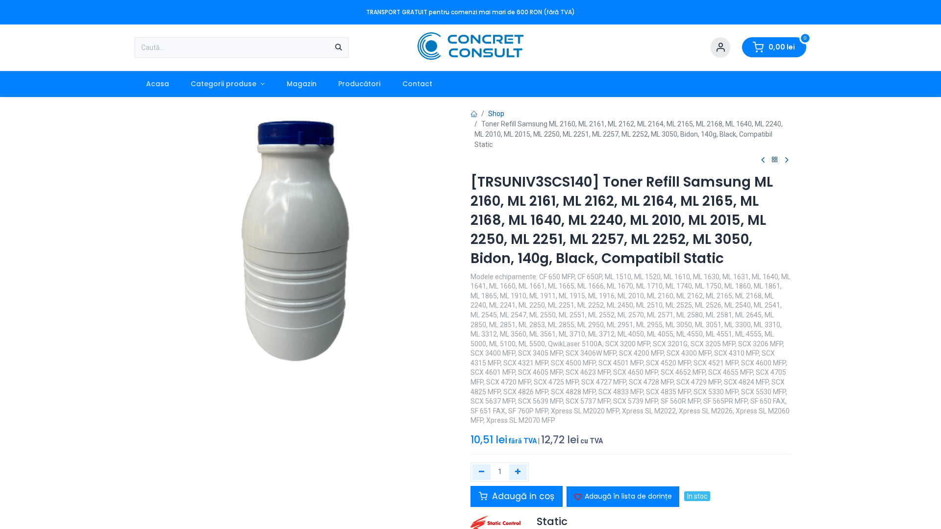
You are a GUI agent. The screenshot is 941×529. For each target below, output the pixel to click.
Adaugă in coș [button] (522, 496)
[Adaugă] (518, 472)
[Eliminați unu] (481, 472)
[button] (623, 496)
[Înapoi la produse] (775, 160)
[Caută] (338, 47)
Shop (496, 114)
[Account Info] (720, 47)
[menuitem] (157, 84)
